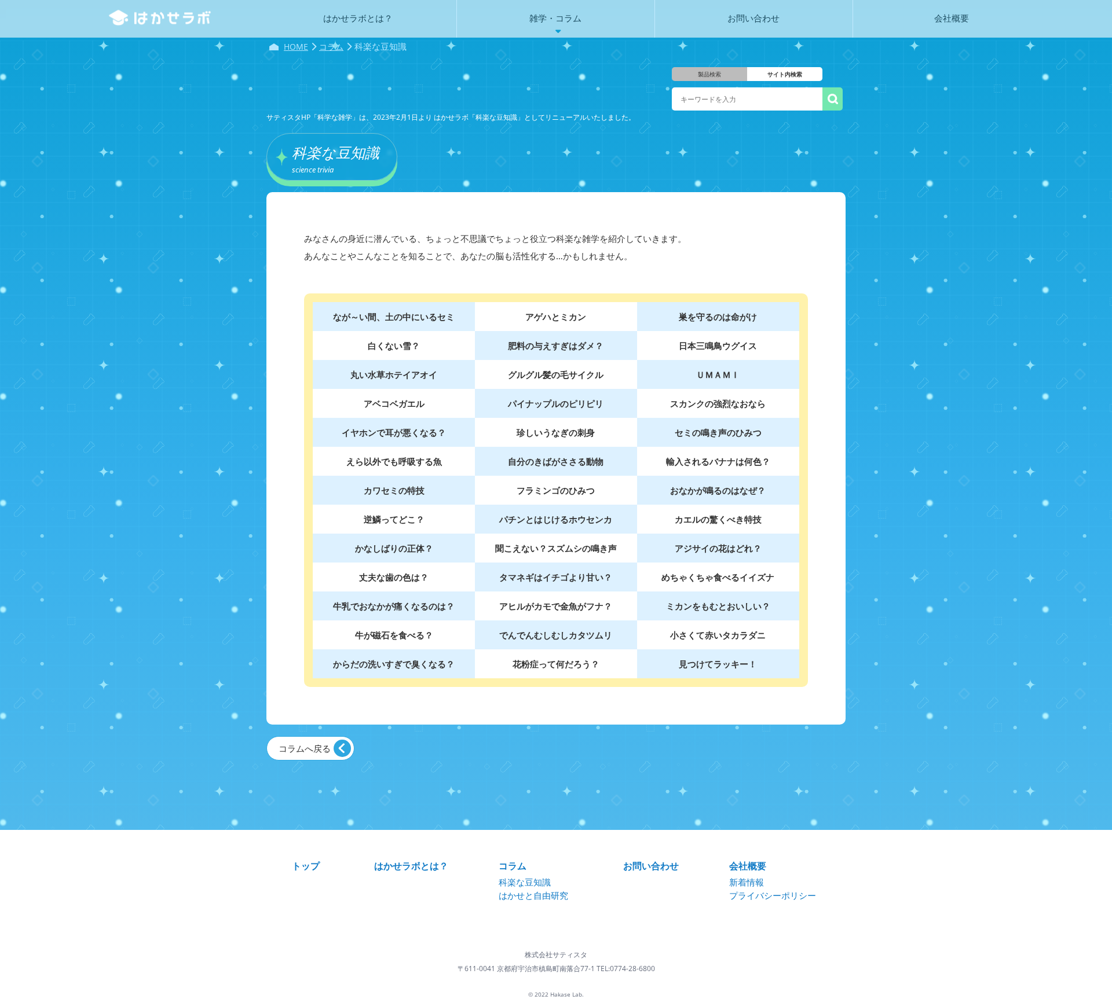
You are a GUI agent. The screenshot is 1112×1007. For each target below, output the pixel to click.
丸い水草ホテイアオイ (393, 374)
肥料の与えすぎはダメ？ (555, 345)
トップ (306, 865)
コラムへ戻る (305, 748)
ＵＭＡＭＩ (718, 374)
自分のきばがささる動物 (555, 461)
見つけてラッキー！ (718, 664)
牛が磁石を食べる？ (394, 635)
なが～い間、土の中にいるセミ (394, 316)
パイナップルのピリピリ (555, 403)
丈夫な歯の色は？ (394, 577)
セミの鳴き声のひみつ (718, 432)
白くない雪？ (394, 345)
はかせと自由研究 (533, 895)
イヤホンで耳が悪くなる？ (394, 432)
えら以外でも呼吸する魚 (394, 461)
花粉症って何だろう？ (556, 664)
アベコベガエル (394, 403)
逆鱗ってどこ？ (394, 519)
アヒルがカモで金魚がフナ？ (555, 606)
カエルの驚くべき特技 (718, 519)
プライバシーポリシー (772, 895)
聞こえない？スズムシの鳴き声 (556, 548)
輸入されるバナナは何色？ (718, 461)
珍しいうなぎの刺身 (556, 432)
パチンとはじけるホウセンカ (555, 519)
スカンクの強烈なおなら (718, 403)
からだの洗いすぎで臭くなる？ (394, 664)
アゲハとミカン (555, 316)
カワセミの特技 (394, 490)
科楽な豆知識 (525, 882)
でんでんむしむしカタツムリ (555, 635)
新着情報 (746, 882)
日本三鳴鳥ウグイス (718, 345)
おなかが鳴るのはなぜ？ (718, 490)
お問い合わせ (651, 865)
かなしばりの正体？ (394, 548)
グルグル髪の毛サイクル (555, 374)
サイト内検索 (784, 74)
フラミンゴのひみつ (556, 490)
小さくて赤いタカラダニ (718, 635)
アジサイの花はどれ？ (718, 548)
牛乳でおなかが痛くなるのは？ (394, 606)
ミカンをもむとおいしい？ (718, 606)
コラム (512, 865)
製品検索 (709, 74)
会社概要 (747, 865)
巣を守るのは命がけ (718, 316)
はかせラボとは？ (411, 865)
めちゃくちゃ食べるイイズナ (717, 577)
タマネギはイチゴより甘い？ (555, 577)
